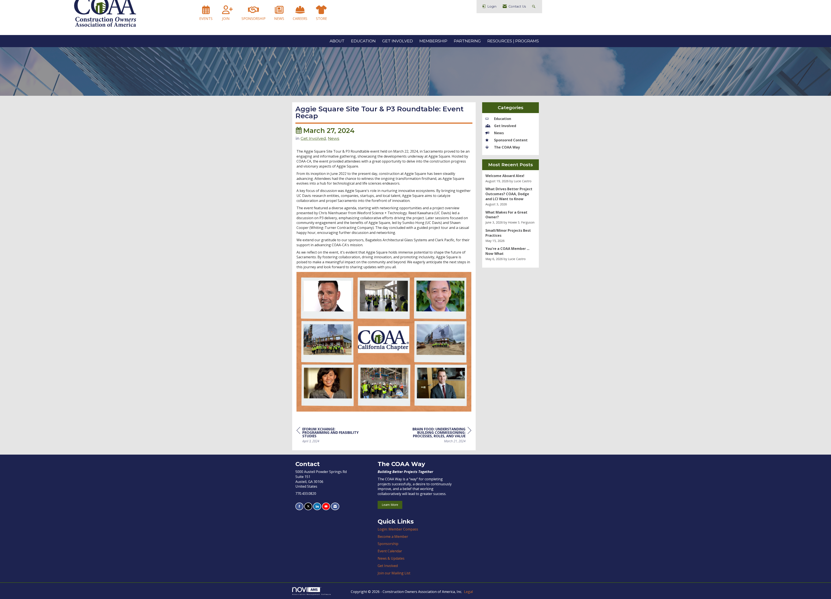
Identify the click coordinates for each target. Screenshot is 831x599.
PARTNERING (467, 40)
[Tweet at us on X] (308, 506)
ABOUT (337, 40)
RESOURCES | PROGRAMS (513, 40)
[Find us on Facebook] (299, 506)
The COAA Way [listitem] (507, 147)
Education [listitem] (502, 118)
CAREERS (300, 18)
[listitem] (510, 178)
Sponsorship (388, 543)
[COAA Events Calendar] (206, 11)
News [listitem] (499, 133)
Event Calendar (390, 551)
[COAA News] (279, 11)
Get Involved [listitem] (505, 125)
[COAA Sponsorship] (253, 11)
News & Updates (391, 558)
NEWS (279, 18)
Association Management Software (311, 594)
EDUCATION (363, 40)
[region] (438, 436)
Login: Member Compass (398, 529)
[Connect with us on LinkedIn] (317, 506)
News (333, 138)
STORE (321, 18)
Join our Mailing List (394, 573)
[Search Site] (534, 7)
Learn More (390, 505)
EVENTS (205, 18)
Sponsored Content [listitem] (511, 140)
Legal (468, 591)
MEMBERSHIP (433, 40)
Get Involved (313, 138)
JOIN (226, 18)
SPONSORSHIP (254, 18)
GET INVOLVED (397, 40)
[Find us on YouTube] (326, 506)
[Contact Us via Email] (335, 506)
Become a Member (393, 536)
